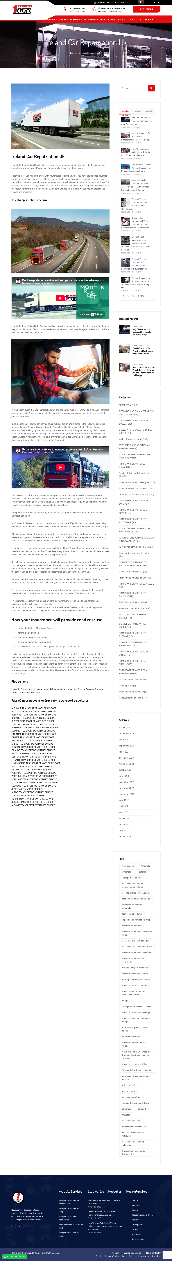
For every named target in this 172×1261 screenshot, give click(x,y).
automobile (127, 872)
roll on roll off (128, 1085)
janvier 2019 (125, 836)
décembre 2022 (126, 782)
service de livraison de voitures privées (136, 1078)
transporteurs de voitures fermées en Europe (133, 993)
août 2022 (124, 800)
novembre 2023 (126, 764)
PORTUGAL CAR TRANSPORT (133, 602)
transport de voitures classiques (134, 482)
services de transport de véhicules (133, 1143)
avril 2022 (123, 812)
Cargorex (135, 1229)
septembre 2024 (126, 745)
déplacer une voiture (131, 1097)
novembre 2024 (126, 733)
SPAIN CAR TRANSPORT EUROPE (27, 789)
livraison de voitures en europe (136, 899)
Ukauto (135, 1210)
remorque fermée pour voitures (136, 979)
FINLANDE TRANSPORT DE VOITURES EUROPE (33, 734)
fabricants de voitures (132, 914)
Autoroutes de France (30, 692)
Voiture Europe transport (130, 439)
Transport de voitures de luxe (132, 577)
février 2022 (124, 818)
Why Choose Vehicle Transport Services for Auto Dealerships (136, 121)
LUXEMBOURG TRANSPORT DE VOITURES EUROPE (35, 763)
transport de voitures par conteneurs (133, 960)
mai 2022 (123, 806)
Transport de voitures (131, 878)
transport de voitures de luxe (135, 1064)
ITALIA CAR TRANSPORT (131, 571)
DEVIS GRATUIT (146, 9)
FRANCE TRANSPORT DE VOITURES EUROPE (32, 737)
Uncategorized (126, 685)
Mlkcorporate (137, 1225)
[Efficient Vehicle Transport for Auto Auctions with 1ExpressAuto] (125, 202)
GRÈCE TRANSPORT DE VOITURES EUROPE (32, 744)
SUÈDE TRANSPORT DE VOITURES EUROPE (32, 792)
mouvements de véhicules (131, 691)
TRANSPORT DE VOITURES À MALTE (136, 584)
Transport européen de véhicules (136, 1006)
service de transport (131, 1121)
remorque (126, 1109)
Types (130, 19)
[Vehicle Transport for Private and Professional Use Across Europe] (125, 135)
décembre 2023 (126, 758)
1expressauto (128, 866)
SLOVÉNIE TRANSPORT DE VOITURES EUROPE (33, 786)
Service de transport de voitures (134, 473)
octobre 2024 (125, 739)
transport (142, 1109)
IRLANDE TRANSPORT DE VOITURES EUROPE (33, 750)
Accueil (115, 1253)
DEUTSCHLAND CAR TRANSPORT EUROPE (31, 740)
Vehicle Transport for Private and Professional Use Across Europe (135, 136)
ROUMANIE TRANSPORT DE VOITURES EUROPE (34, 779)
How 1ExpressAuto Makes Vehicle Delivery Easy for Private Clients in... (137, 152)
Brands (103, 19)
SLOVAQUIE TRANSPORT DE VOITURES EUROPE (34, 782)
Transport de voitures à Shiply (135, 1103)
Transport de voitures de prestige (137, 1070)
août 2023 (124, 776)
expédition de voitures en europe (136, 920)
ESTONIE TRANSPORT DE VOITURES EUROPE (33, 731)
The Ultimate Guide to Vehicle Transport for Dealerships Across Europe (136, 168)
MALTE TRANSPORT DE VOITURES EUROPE (32, 766)
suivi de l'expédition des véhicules (133, 1134)
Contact (149, 19)
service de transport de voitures (136, 941)
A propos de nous (132, 1253)
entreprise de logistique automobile (133, 906)
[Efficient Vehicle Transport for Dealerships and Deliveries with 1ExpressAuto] (125, 262)
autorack (143, 872)
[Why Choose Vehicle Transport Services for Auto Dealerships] (125, 119)
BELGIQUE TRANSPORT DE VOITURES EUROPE (33, 711)
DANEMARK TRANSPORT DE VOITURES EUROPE (34, 727)
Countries (75, 19)
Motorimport (137, 1205)
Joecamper (136, 1234)
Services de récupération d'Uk (110, 1256)
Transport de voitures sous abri (133, 494)
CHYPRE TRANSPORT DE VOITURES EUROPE (32, 721)
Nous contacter (153, 1253)
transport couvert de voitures (132, 488)
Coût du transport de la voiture (136, 968)
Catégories (149, 111)
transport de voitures (131, 926)
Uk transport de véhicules (131, 679)
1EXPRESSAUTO (127, 405)
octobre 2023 (125, 770)
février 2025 (124, 727)
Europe (62, 19)
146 (133, 296)
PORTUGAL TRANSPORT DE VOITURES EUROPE (34, 776)
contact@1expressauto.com (110, 11)
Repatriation (117, 19)
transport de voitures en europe (136, 1012)
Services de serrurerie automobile (145, 1256)
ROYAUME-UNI (90, 19)
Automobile (146, 866)
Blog (139, 19)
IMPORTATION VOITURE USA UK (134, 547)
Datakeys (135, 1220)
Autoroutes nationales (38, 689)
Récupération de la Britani (142, 1215)
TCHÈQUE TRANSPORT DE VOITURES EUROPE (33, 724)
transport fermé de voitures (134, 985)
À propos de (49, 19)
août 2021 (124, 830)
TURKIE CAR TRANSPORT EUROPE (27, 795)
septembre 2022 (126, 794)
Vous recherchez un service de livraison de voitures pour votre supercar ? (136, 1055)
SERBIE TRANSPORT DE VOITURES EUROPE (32, 799)
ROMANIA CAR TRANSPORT (132, 608)
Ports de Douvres (86, 689)
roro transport (128, 1091)
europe (125, 1000)
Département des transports (63, 689)
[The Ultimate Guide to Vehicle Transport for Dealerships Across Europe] (125, 166)
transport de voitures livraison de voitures (137, 933)
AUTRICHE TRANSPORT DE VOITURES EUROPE (33, 708)
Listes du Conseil (19, 689)
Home (72, 52)
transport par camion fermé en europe (136, 1020)
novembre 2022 (126, 788)
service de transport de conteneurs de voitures (132, 885)
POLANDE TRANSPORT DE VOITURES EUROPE (33, 773)
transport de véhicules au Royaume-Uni (133, 1152)
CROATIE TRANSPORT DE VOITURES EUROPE (33, 718)
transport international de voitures (135, 553)
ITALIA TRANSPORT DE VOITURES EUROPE (32, 753)
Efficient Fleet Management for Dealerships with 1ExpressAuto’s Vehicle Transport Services (136, 243)
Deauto (135, 1200)
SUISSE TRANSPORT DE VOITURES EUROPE (32, 802)
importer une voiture (131, 1037)
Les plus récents (125, 112)
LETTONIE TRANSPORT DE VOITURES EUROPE (33, 756)
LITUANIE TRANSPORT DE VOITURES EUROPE (33, 760)
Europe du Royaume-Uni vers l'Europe (135, 1029)
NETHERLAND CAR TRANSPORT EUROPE (31, 769)
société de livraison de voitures (136, 893)
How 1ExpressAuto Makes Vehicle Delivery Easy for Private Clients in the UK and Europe (143, 371)
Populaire (137, 111)
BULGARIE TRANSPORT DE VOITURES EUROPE (33, 714)
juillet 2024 (124, 752)
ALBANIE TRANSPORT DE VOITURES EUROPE (33, 805)
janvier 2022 (125, 824)
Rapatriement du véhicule (131, 697)
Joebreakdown (138, 1239)
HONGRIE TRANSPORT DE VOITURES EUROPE (33, 747)
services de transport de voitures (137, 947)
